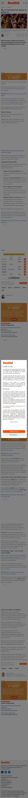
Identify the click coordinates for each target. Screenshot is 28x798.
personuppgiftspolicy (6, 407)
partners (19, 379)
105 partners (15, 421)
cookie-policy (19, 406)
